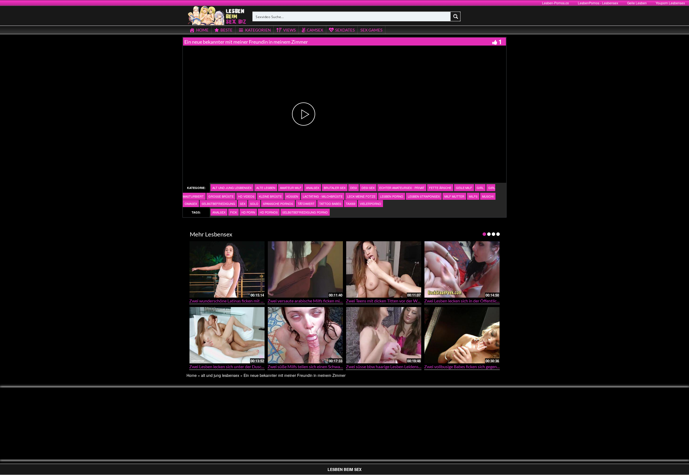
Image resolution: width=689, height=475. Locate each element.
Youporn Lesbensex (670, 3)
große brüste (221, 196)
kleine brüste (270, 196)
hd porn (248, 212)
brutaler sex (335, 187)
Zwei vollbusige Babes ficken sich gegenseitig (465, 366)
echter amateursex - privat (401, 187)
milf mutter (454, 196)
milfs (473, 196)
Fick (233, 212)
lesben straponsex (424, 196)
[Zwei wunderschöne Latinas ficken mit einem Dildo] (227, 269)
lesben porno (391, 196)
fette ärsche (440, 187)
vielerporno (370, 203)
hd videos (246, 196)
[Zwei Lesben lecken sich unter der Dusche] (227, 335)
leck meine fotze (361, 196)
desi (353, 187)
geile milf (464, 187)
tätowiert (306, 203)
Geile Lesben (637, 3)
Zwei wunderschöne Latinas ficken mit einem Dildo (236, 300)
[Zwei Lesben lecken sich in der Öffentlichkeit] (462, 269)
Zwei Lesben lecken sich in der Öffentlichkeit (465, 300)
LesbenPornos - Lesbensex (598, 3)
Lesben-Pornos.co (555, 3)
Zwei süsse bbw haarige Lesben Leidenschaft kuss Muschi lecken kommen (413, 366)
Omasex (191, 203)
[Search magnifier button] (455, 16)
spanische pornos (278, 203)
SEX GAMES (371, 29)
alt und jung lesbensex (232, 187)
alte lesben (265, 187)
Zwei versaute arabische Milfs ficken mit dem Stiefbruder (320, 300)
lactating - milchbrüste (323, 196)
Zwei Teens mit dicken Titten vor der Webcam (388, 300)
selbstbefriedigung (218, 203)
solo (254, 203)
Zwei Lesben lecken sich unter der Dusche (227, 366)
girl (480, 187)
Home (192, 375)
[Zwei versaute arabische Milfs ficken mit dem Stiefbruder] (305, 269)
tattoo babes (330, 203)
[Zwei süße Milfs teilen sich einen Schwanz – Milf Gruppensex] (305, 335)
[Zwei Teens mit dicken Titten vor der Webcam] (383, 269)
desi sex (368, 187)
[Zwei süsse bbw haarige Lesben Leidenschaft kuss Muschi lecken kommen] (383, 335)
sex (242, 203)
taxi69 (350, 203)
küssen (292, 196)
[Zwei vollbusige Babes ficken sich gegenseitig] (462, 335)
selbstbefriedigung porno (305, 212)
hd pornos (269, 212)
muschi (488, 196)
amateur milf (290, 187)
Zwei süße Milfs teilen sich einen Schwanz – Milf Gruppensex (323, 366)
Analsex (312, 187)
